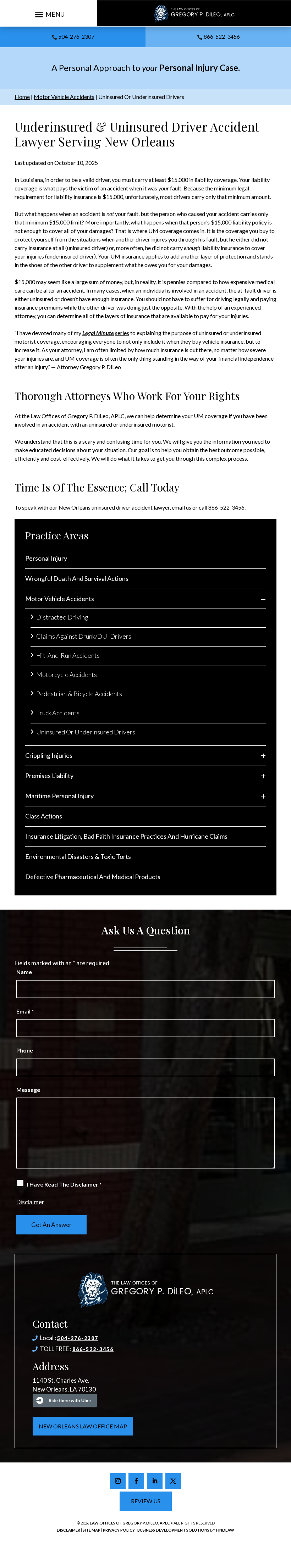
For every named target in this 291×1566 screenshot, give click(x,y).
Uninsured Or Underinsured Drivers (85, 732)
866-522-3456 (222, 36)
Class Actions (43, 816)
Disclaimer (30, 1202)
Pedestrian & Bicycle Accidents (79, 694)
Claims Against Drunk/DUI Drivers (83, 636)
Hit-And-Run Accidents (68, 655)
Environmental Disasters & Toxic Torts (78, 856)
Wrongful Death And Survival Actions (76, 578)
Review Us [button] (145, 1501)
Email (25, 1011)
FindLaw (225, 1530)
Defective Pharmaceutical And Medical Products (92, 877)
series (122, 332)
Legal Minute (98, 332)
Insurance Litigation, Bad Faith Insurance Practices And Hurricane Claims (126, 836)
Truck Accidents (57, 713)
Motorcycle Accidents (66, 674)
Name (24, 971)
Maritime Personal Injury (59, 796)
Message (28, 1089)
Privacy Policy (119, 1530)
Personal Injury (46, 558)
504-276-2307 (76, 36)
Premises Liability (49, 775)
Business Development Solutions (173, 1530)
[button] (49, 14)
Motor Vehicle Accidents (59, 598)
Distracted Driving (62, 617)
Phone (24, 1050)
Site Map (91, 1530)
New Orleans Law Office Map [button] (83, 1426)
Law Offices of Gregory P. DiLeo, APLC (130, 1523)
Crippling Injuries (48, 755)
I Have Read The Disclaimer (64, 1184)
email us (181, 507)
